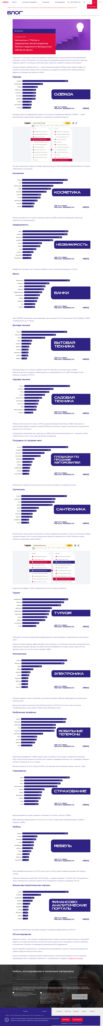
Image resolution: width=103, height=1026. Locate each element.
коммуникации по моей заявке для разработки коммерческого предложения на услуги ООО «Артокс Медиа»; (24, 994)
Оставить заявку (92, 6)
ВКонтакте (68, 1011)
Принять (65, 1019)
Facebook (59, 1011)
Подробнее (64, 1023)
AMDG (5, 2)
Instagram (76, 1011)
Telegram (92, 1011)
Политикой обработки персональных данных (78, 988)
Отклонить (77, 1019)
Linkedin (83, 1011)
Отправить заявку (80, 997)
